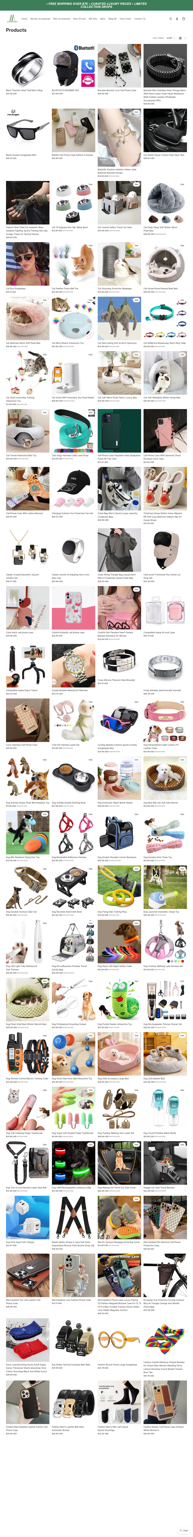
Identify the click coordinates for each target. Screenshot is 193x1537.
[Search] (170, 8)
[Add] (136, 82)
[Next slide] (44, 65)
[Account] (177, 8)
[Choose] (44, 24)
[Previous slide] (10, 65)
